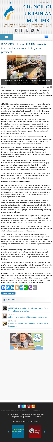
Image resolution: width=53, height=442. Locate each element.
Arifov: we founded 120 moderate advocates (27, 317)
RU (44, 2)
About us (37, 417)
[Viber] (30, 287)
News (17, 414)
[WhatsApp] (26, 287)
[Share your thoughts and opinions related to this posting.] (51, 87)
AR (50, 2)
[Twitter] (8, 287)
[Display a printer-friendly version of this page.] (48, 87)
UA (41, 2)
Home (10, 414)
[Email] (35, 287)
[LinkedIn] (12, 287)
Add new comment (8, 293)
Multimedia (26, 414)
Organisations (17, 417)
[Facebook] (3, 287)
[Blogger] (17, 287)
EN (47, 2)
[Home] (11, 19)
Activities (28, 417)
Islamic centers (38, 414)
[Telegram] (21, 287)
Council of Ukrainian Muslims (37, 13)
